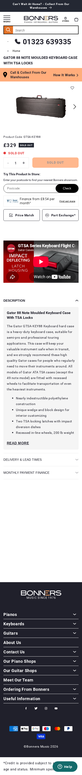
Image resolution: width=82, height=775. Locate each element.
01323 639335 (47, 41)
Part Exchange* (63, 215)
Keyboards (13, 623)
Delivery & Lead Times (22, 459)
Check (67, 188)
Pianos (10, 614)
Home (16, 50)
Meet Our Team (18, 680)
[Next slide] (75, 107)
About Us (12, 642)
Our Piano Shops (19, 661)
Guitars (10, 633)
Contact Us (14, 652)
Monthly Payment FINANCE (26, 472)
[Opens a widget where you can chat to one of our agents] (64, 767)
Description (14, 300)
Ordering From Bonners (26, 689)
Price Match (24, 215)
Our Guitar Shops (20, 670)
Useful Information (21, 698)
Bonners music (37, 746)
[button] (76, 19)
